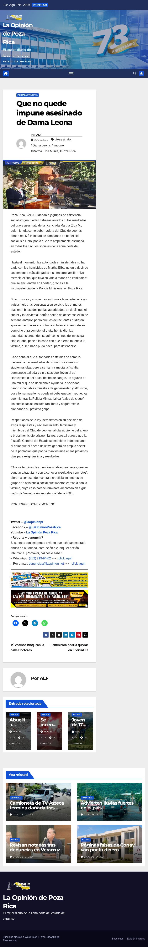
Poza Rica (87, 798)
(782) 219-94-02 (40, 558)
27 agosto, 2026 (23, 814)
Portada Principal (28, 95)
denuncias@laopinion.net (46, 563)
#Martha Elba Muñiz (44, 151)
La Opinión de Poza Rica (18, 34)
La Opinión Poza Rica (42, 532)
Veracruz (16, 798)
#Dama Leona (40, 145)
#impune (58, 145)
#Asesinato (63, 139)
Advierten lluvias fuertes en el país (107, 805)
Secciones (118, 938)
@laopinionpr (33, 522)
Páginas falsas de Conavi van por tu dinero (108, 847)
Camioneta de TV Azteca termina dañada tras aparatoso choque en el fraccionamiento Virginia (37, 810)
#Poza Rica (68, 151)
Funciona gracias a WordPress (20, 936)
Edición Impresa (136, 938)
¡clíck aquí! (65, 558)
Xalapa (14, 715)
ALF (38, 134)
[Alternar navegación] (71, 74)
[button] (134, 73)
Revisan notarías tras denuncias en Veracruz (35, 847)
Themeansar (10, 940)
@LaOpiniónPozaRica (45, 527)
